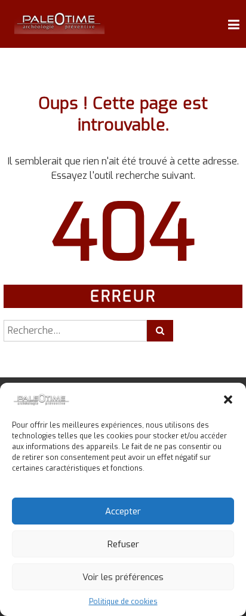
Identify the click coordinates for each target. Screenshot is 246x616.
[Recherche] (160, 330)
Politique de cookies (123, 601)
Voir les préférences (123, 577)
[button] (228, 399)
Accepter (123, 511)
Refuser (123, 544)
